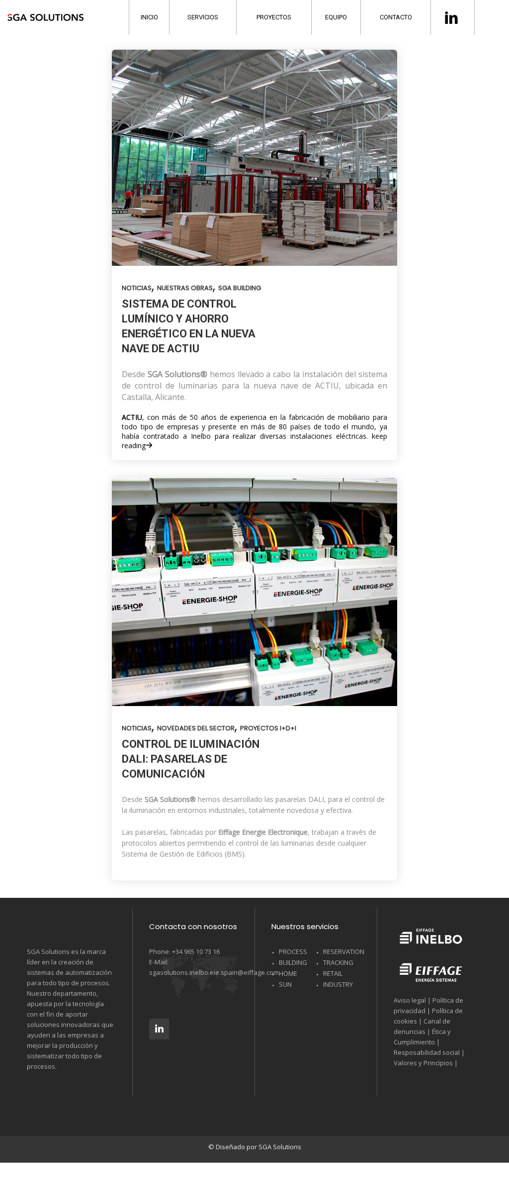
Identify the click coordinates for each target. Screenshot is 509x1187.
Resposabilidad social (427, 1052)
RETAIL (332, 973)
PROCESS (293, 951)
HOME (288, 973)
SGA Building (239, 288)
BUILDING (293, 962)
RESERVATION (343, 951)
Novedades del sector (196, 728)
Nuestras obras (185, 288)
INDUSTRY (338, 984)
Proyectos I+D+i (268, 728)
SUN (285, 984)
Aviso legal (410, 1000)
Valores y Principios (423, 1062)
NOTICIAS (137, 288)
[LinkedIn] (159, 1029)
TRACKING (338, 962)
